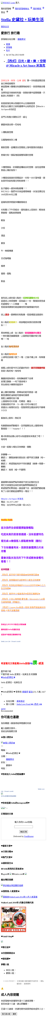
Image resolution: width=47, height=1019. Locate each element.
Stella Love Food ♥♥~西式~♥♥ (29, 704)
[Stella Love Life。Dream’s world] (2, 794)
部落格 (9, 47)
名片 (8, 50)
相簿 (8, 44)
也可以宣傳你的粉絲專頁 (8, 796)
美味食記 (21, 701)
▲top (3, 709)
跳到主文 (5, 27)
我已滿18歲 (6, 1014)
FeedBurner (29, 836)
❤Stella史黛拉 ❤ (8, 677)
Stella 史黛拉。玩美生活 (22, 19)
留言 (31, 692)
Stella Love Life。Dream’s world (10, 641)
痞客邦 (25, 692)
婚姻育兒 (22, 39)
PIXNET (12, 981)
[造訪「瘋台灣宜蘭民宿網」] (12, 885)
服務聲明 (27, 984)
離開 (14, 1014)
